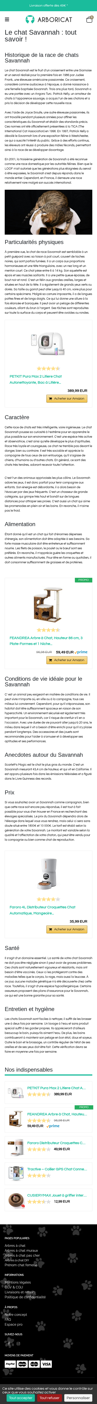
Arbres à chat (15, 1246)
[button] (8, 19)
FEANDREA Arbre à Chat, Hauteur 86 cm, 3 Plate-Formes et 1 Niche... (46, 641)
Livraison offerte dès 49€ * (48, 5)
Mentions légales (18, 1282)
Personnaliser (78, 1398)
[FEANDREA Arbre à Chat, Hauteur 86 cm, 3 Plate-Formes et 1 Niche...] (48, 605)
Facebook (9, 1344)
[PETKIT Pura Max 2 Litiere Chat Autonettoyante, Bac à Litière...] (48, 343)
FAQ (8, 1319)
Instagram (18, 1344)
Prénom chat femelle (21, 1265)
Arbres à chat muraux (22, 1250)
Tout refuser (50, 1398)
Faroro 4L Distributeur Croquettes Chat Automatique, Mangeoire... (42, 910)
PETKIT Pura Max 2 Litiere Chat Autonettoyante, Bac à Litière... (36, 379)
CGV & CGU (14, 1287)
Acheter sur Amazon (69, 398)
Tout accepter (20, 1398)
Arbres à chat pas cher (22, 1255)
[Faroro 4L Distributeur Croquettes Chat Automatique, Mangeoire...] (48, 874)
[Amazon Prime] (80, 652)
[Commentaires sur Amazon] (48, 368)
